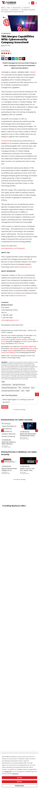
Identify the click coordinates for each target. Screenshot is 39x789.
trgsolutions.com (26, 267)
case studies (33, 349)
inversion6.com (20, 296)
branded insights (27, 347)
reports (10, 351)
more (3, 341)
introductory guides (8, 340)
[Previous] (2, 430)
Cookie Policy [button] (8, 771)
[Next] (36, 430)
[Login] (32, 2)
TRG (2, 75)
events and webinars (8, 352)
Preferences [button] (15, 773)
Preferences (19, 785)
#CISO (32, 72)
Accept (19, 777)
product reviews (21, 340)
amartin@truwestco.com (10, 320)
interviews (23, 341)
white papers (14, 349)
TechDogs (13, 356)
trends (30, 340)
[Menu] (36, 3)
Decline (19, 781)
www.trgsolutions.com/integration (13, 248)
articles (21, 337)
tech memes (19, 343)
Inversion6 (5, 141)
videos (24, 351)
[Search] (29, 3)
